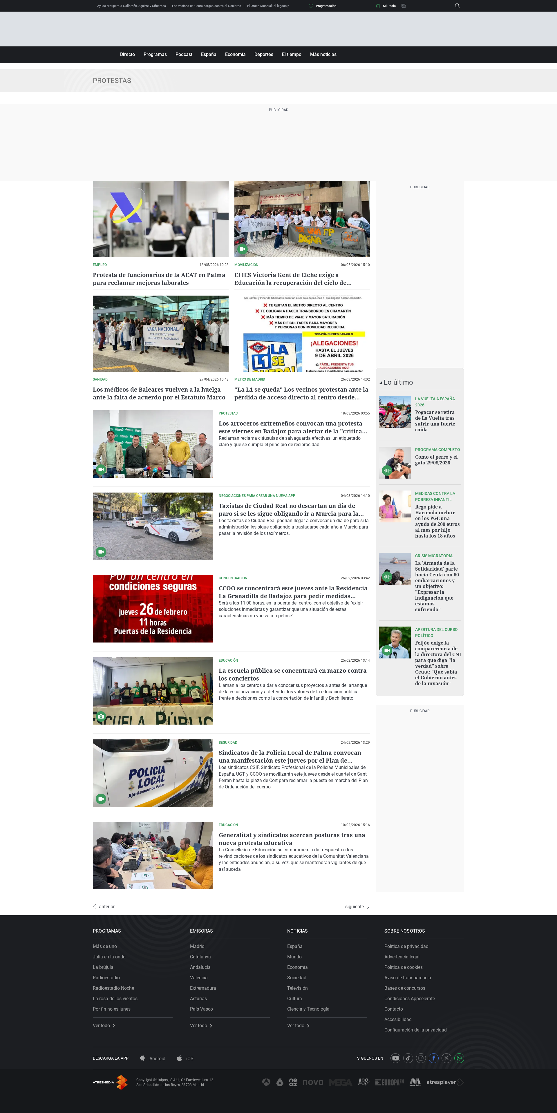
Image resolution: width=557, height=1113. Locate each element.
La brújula (103, 967)
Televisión (297, 988)
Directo (127, 54)
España (208, 54)
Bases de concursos (404, 988)
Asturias (198, 998)
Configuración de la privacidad (415, 1030)
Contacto (393, 1009)
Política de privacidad (406, 946)
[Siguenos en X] (446, 1058)
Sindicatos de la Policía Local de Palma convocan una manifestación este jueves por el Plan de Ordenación (290, 760)
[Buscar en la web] (457, 6)
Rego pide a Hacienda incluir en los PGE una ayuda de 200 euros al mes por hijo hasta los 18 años (437, 521)
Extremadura (203, 988)
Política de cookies (403, 967)
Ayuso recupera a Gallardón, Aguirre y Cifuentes (131, 6)
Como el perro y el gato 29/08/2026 (436, 460)
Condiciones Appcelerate (409, 998)
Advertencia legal (401, 957)
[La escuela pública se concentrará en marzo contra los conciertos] (153, 691)
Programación (326, 6)
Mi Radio (389, 6)
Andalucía (200, 967)
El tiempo (291, 54)
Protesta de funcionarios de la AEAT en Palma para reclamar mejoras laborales (159, 279)
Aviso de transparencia (407, 977)
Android (156, 1058)
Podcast (184, 54)
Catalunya (200, 957)
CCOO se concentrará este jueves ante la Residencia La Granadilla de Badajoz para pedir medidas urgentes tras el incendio (293, 596)
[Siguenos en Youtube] (395, 1058)
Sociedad (296, 977)
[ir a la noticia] (395, 412)
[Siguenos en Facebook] (434, 1058)
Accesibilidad (398, 1019)
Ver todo (101, 1025)
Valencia (199, 977)
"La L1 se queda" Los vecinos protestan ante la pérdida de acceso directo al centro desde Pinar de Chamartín (301, 397)
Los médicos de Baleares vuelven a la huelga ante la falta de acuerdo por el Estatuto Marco (159, 393)
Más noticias (323, 54)
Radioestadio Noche (113, 988)
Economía (235, 54)
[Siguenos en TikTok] (408, 1058)
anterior (107, 906)
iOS (189, 1058)
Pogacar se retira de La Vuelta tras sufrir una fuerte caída (435, 421)
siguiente (354, 906)
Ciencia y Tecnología (308, 1009)
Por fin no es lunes (112, 1009)
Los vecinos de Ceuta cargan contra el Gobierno (206, 6)
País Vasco (201, 1009)
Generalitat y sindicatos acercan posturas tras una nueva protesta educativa (292, 839)
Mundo (294, 957)
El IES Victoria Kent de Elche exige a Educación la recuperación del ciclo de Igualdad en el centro (290, 282)
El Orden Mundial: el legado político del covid (279, 6)
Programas (155, 54)
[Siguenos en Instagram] (421, 1058)
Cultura (294, 998)
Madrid (197, 946)
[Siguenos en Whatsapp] (459, 1058)
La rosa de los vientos (115, 998)
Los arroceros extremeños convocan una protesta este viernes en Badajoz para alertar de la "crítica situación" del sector (290, 431)
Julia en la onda (109, 957)
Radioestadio (106, 977)
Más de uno (105, 946)
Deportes (263, 54)
